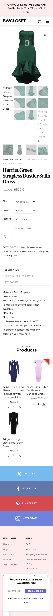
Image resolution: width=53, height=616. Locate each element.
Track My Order (10, 564)
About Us (7, 544)
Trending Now (10, 255)
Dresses (31, 247)
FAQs (28, 544)
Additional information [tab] (20, 276)
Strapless (43, 251)
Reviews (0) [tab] (11, 282)
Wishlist (7, 559)
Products (15, 159)
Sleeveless (33, 251)
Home (5, 159)
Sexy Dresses (19, 251)
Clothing (21, 247)
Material (7, 218)
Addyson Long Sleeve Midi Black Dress (13, 443)
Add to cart (23, 228)
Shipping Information (37, 554)
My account (9, 554)
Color (6, 210)
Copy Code (35, 591)
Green (39, 247)
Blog (5, 549)
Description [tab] (12, 270)
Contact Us (31, 568)
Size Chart (31, 549)
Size (5, 201)
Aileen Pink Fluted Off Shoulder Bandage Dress (37, 390)
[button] (45, 35)
